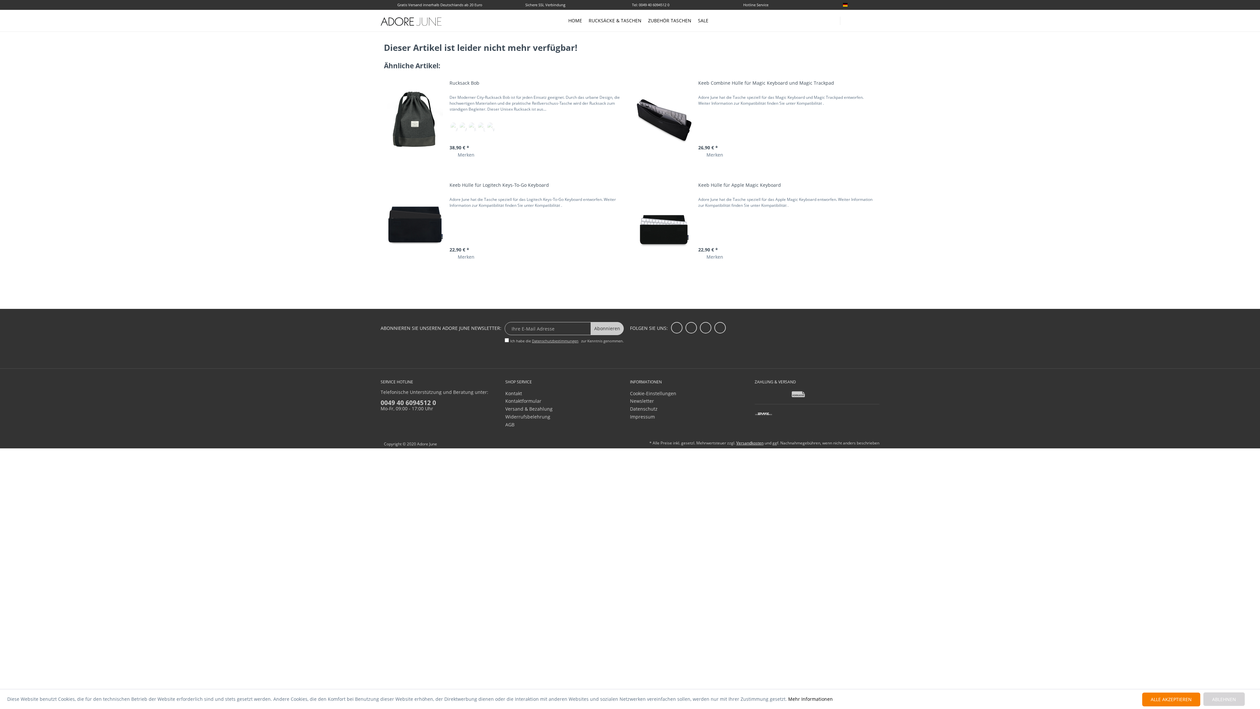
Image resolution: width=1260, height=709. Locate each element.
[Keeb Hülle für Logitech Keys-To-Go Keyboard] (415, 221)
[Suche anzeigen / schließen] (848, 19)
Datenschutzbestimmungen (555, 340)
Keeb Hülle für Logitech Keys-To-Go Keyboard (499, 185)
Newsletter (642, 401)
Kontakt (513, 393)
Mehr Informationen (810, 699)
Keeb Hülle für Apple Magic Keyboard (739, 185)
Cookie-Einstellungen (653, 393)
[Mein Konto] (863, 19)
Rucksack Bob (464, 83)
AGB (509, 424)
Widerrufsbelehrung (527, 417)
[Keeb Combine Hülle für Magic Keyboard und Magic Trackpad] (664, 119)
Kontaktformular (523, 401)
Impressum (642, 417)
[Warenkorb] (876, 20)
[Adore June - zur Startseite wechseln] (411, 21)
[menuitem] (859, 5)
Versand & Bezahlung (529, 409)
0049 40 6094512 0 (408, 402)
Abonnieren (607, 328)
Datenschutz (644, 409)
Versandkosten (750, 443)
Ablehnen (1224, 699)
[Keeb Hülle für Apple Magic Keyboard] (664, 221)
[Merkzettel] (876, 5)
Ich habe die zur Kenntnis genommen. (567, 340)
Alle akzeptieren (1171, 699)
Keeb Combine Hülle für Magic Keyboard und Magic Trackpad (766, 83)
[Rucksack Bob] (415, 119)
